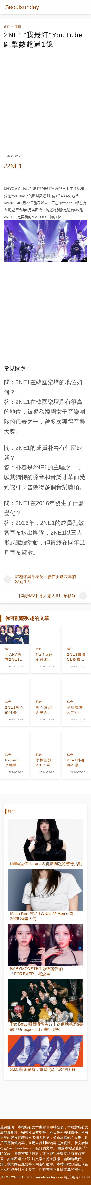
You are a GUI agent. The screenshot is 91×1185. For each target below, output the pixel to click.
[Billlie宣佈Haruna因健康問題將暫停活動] (45, 840)
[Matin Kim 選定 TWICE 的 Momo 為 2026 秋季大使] (45, 890)
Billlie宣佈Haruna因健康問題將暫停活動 (46, 863)
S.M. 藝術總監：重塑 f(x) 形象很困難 (42, 1069)
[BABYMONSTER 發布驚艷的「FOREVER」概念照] (45, 945)
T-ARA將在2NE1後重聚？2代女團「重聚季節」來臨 (14, 657)
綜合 (8, 648)
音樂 (18, 26)
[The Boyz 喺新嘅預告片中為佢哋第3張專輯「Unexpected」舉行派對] (45, 1000)
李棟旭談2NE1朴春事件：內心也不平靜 (45, 763)
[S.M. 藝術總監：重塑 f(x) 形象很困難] (45, 1051)
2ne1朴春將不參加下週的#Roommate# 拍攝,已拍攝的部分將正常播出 (76, 763)
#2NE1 (13, 166)
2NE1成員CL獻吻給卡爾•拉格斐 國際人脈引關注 (76, 657)
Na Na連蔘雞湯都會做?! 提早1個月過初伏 (45, 657)
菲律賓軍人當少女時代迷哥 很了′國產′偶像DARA (76, 710)
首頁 (7, 26)
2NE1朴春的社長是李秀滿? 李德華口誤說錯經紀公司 (14, 710)
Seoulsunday (22, 7)
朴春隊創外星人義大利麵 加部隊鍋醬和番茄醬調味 (44, 710)
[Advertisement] (45, 96)
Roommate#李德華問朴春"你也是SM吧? (14, 763)
